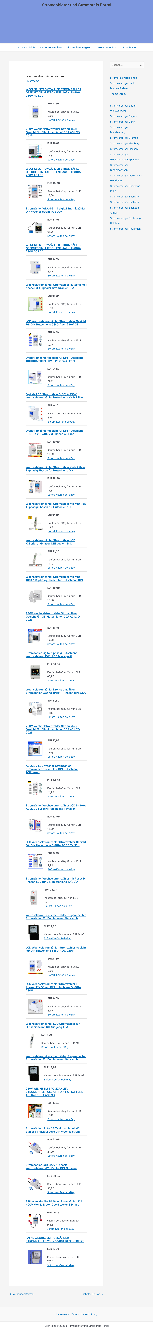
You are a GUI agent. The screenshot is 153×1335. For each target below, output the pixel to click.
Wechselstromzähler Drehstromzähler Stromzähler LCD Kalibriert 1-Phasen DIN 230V (56, 691)
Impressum (62, 1314)
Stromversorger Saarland (124, 196)
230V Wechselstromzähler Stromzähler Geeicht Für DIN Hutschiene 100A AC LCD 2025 (53, 132)
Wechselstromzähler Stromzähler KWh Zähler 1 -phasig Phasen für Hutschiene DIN (55, 469)
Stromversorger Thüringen (125, 228)
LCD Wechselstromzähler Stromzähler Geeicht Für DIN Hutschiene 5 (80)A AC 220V (56, 949)
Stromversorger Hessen (124, 148)
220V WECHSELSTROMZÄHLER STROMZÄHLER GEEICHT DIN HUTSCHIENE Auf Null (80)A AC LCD (54, 1092)
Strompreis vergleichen (123, 77)
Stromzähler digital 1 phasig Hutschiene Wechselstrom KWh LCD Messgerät (51, 654)
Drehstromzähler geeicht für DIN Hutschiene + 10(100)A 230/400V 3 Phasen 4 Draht (56, 359)
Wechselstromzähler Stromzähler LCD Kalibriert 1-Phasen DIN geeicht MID (50, 542)
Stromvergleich (26, 47)
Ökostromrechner (107, 47)
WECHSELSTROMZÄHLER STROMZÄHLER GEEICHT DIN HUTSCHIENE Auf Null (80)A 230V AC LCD (53, 92)
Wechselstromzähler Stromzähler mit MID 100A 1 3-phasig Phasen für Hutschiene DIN (54, 578)
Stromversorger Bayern (123, 116)
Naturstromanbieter (51, 47)
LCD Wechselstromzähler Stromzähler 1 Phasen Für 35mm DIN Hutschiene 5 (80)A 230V (53, 987)
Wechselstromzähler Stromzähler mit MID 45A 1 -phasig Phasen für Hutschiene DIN (56, 505)
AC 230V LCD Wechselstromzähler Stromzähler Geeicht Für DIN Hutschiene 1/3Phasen (52, 769)
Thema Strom (118, 93)
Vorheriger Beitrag (21, 1294)
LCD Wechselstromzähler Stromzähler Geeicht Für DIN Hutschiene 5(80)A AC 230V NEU (56, 843)
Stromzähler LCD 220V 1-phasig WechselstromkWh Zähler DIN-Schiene (51, 1166)
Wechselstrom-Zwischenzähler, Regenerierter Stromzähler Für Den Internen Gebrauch (56, 916)
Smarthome (129, 47)
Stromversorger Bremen (124, 137)
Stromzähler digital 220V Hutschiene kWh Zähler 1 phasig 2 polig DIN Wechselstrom (53, 1130)
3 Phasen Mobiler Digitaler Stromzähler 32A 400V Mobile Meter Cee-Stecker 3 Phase (54, 1203)
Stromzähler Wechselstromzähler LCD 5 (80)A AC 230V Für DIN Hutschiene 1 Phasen (56, 807)
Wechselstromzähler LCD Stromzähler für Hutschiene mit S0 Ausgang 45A (53, 1025)
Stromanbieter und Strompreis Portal (76, 4)
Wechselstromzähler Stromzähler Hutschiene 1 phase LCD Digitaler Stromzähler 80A (56, 286)
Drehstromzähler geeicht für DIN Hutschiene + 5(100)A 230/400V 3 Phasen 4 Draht (56, 432)
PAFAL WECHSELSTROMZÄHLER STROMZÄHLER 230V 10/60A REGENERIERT (55, 1239)
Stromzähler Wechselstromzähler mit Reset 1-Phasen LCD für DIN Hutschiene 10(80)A (55, 880)
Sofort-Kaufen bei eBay (61, 119)
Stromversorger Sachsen (124, 202)
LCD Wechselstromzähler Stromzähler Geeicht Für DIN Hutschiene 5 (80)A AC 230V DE (56, 323)
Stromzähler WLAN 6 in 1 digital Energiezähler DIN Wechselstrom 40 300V (55, 210)
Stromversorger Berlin (122, 121)
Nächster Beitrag (92, 1294)
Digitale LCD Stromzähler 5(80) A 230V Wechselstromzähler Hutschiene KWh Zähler (55, 396)
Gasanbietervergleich (79, 47)
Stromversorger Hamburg (125, 143)
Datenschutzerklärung (84, 1314)
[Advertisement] (76, 26)
